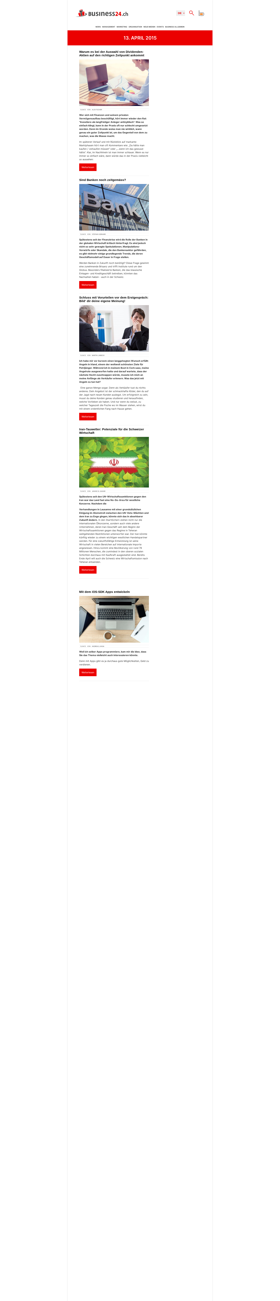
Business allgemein (174, 27)
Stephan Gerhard (99, 234)
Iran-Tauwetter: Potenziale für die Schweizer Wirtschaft (111, 431)
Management (108, 27)
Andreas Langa (98, 646)
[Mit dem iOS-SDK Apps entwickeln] (114, 619)
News (98, 27)
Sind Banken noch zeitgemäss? (102, 180)
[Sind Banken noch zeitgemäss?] (114, 207)
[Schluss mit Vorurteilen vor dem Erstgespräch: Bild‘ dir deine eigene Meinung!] (114, 328)
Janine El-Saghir (98, 491)
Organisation (135, 27)
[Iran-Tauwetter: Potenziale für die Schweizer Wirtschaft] (114, 462)
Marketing (122, 27)
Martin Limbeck (98, 355)
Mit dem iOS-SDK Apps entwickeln (104, 591)
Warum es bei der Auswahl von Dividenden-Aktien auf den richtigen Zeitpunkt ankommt (111, 53)
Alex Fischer (97, 109)
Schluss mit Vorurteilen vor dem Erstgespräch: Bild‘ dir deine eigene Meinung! (113, 299)
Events (160, 27)
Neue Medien (149, 27)
